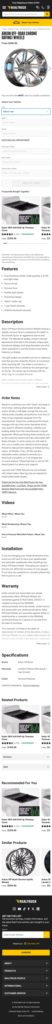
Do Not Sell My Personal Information (26, 1007)
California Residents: (20, 685)
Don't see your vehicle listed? (16, 140)
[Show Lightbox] (26, 67)
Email (5, 930)
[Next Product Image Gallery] (49, 68)
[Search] (47, 14)
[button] (26, 963)
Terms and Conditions (26, 1016)
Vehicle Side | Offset (9, 169)
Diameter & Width (8, 147)
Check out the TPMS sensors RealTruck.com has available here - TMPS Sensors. (24, 488)
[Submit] (46, 934)
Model (4, 129)
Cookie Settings (37, 1011)
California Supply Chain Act (19, 1011)
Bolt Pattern (6, 158)
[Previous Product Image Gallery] (2, 68)
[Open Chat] (37, 7)
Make (4, 118)
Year (3, 107)
